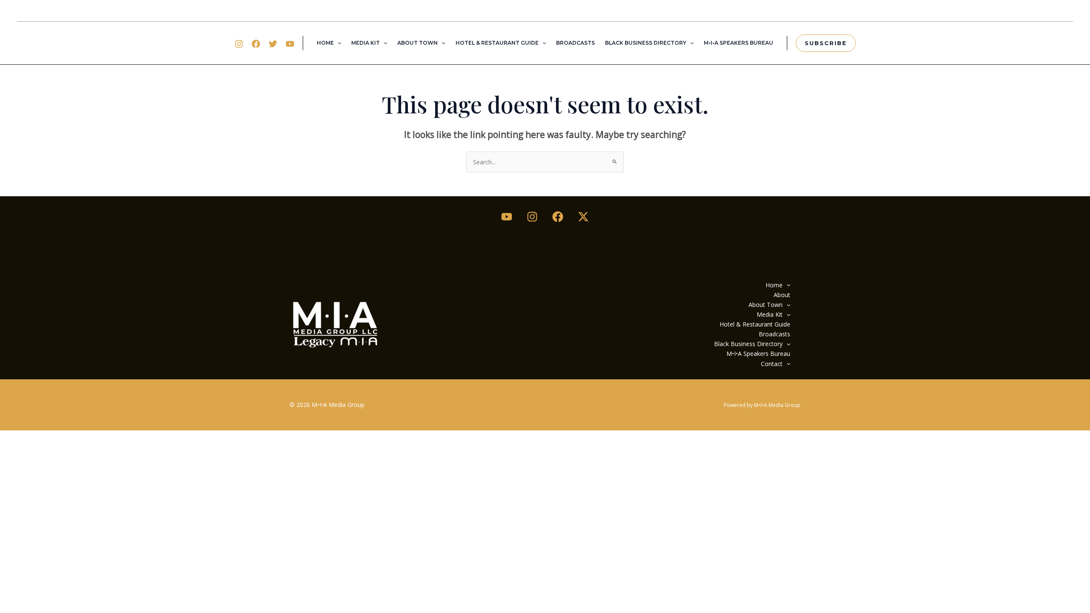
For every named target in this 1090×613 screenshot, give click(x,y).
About (782, 295)
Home (325, 43)
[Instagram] (239, 44)
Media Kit (365, 43)
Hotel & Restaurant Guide (497, 43)
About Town (417, 43)
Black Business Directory (645, 43)
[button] (337, 43)
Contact (772, 364)
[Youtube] (506, 216)
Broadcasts (575, 43)
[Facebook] (256, 44)
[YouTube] (290, 44)
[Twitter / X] (583, 216)
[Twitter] (273, 44)
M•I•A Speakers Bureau (738, 43)
